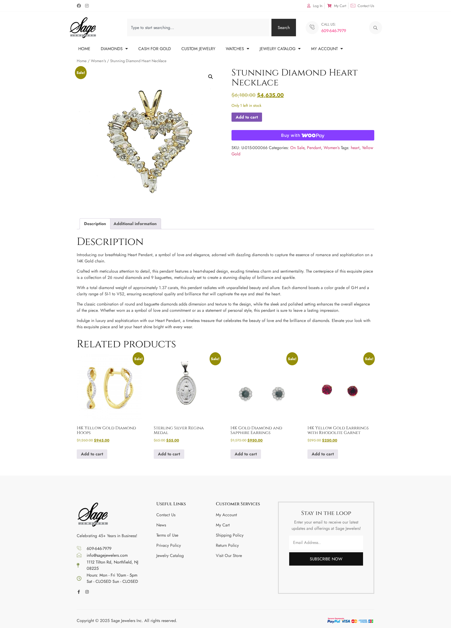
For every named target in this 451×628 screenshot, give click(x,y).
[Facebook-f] (79, 592)
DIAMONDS (112, 48)
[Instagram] (87, 6)
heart (355, 148)
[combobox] (198, 27)
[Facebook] (79, 6)
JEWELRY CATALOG (277, 48)
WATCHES (235, 48)
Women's (98, 61)
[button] (375, 27)
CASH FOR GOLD (154, 48)
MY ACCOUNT (324, 48)
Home (82, 61)
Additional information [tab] (135, 224)
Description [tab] (95, 224)
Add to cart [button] (92, 454)
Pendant (314, 148)
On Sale (297, 148)
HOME (84, 48)
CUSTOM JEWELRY (198, 48)
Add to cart (247, 117)
